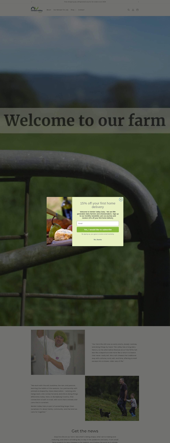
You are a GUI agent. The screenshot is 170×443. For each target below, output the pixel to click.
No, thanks (98, 239)
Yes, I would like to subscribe (98, 230)
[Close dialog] (121, 199)
